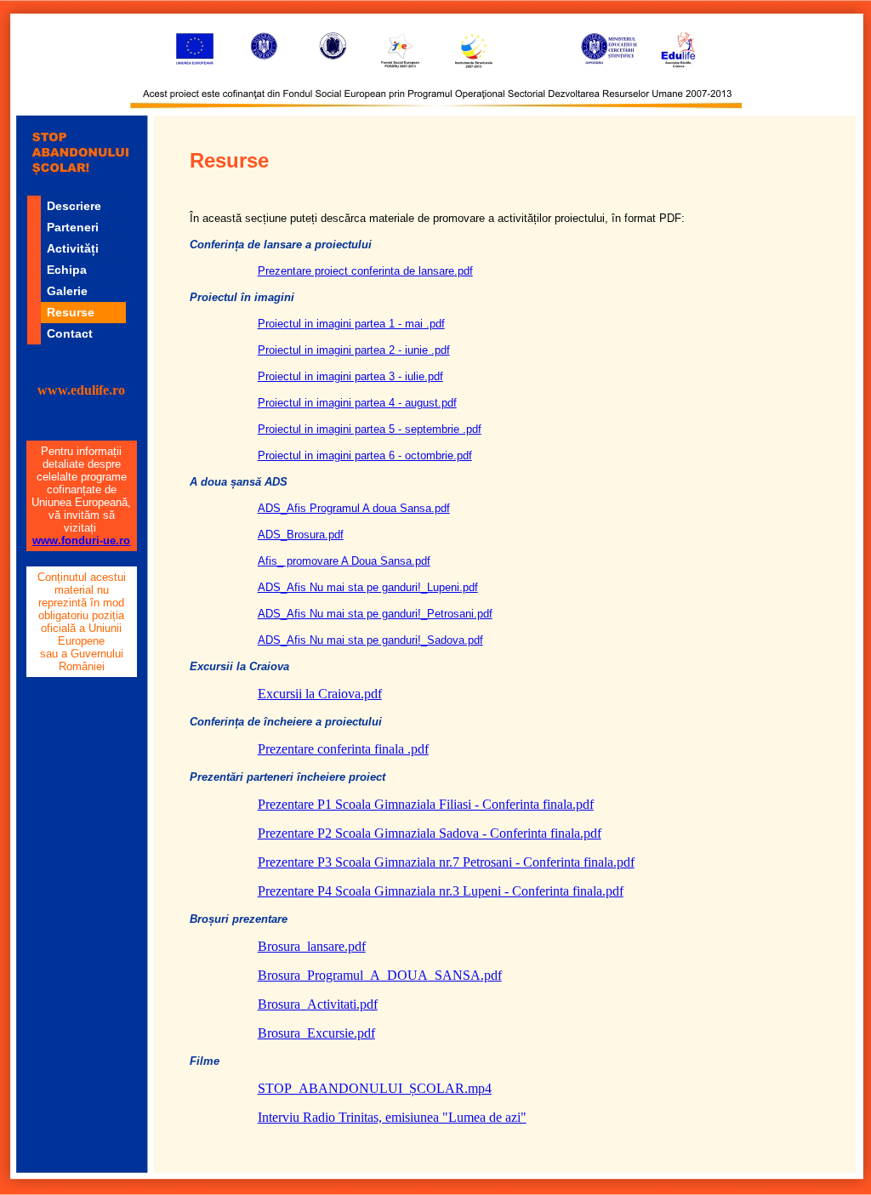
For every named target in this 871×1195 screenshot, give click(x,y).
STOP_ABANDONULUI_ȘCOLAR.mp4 (375, 1088)
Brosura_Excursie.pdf (316, 1033)
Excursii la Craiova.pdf (320, 693)
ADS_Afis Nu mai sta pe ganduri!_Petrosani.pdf (375, 613)
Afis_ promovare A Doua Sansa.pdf (344, 561)
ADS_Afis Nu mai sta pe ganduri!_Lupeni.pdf (368, 587)
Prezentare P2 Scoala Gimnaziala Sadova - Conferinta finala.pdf (429, 833)
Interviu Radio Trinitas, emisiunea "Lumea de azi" (392, 1117)
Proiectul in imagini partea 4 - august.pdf (357, 402)
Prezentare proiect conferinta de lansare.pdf (365, 271)
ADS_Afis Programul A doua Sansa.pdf (354, 508)
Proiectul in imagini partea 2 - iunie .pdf (354, 350)
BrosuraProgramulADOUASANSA (380, 975)
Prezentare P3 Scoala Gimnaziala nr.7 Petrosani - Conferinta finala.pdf (446, 862)
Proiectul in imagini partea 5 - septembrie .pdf (369, 429)
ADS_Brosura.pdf (301, 534)
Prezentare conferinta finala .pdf (343, 749)
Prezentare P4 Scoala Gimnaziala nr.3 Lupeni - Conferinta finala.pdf (440, 891)
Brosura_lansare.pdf (312, 946)
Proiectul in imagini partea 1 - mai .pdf (351, 323)
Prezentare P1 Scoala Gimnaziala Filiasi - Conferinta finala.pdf (426, 804)
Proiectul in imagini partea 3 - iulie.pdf (350, 376)
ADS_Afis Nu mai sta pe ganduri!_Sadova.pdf (370, 640)
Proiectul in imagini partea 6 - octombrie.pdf (365, 455)
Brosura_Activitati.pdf (318, 1004)
